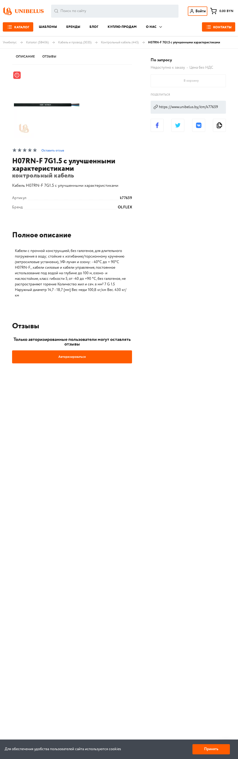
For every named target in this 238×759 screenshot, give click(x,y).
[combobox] (114, 11)
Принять (211, 749)
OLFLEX (125, 207)
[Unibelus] (23, 11)
